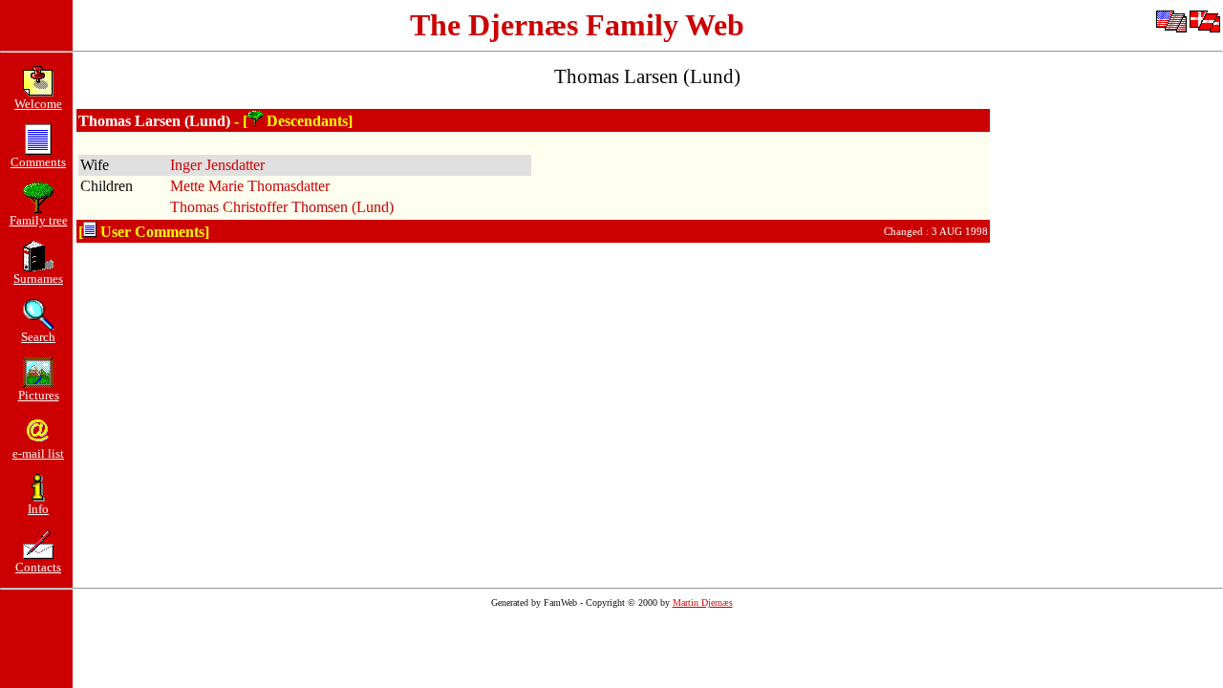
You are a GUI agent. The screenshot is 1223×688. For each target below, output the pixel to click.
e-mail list (38, 453)
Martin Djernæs (703, 602)
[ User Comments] (143, 232)
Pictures (38, 395)
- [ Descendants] (293, 121)
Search (38, 337)
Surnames (38, 278)
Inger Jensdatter (217, 165)
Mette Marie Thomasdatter (250, 186)
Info (38, 509)
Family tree (39, 220)
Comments (38, 162)
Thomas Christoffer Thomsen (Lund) (282, 207)
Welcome (38, 104)
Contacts (38, 567)
